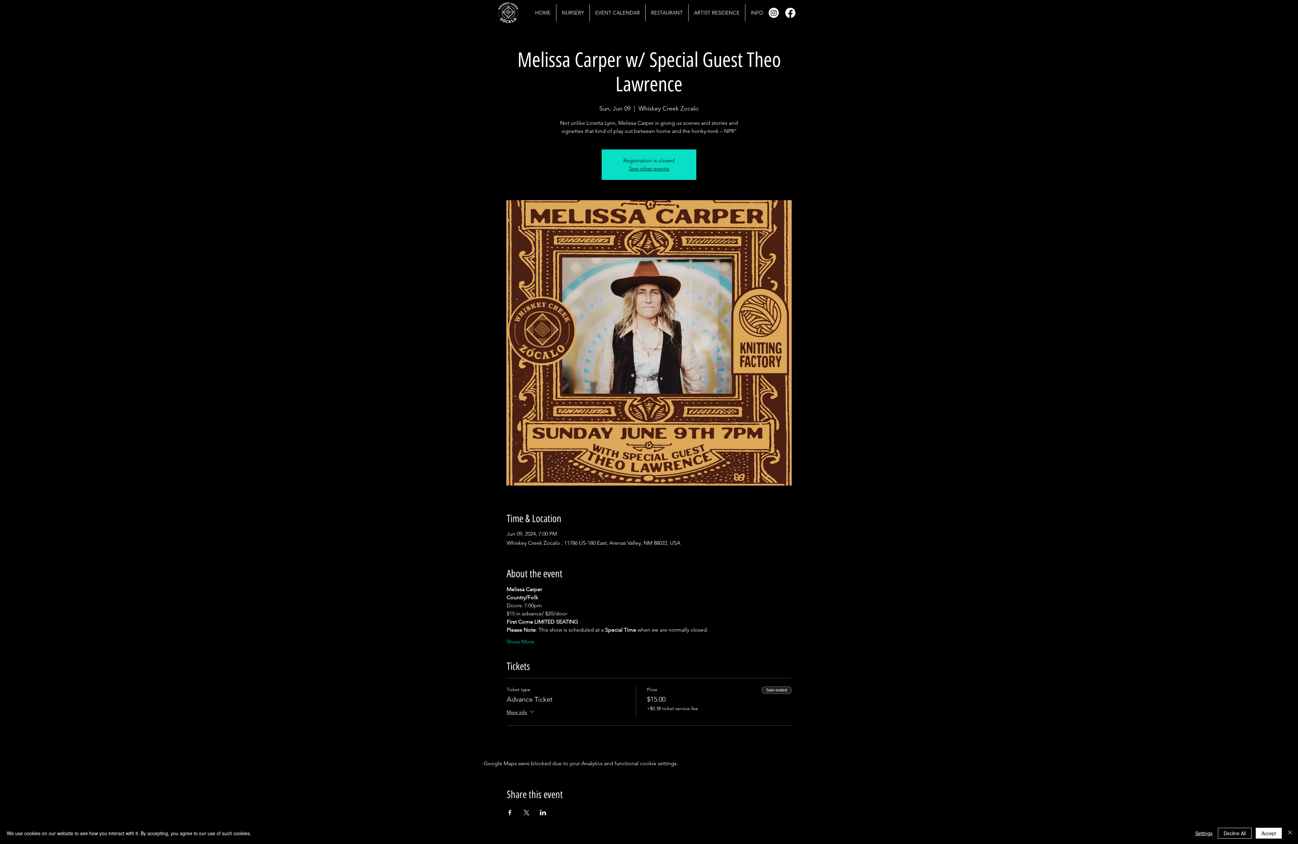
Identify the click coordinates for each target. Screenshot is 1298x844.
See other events (649, 168)
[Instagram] (774, 13)
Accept (1268, 833)
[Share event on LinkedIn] (543, 812)
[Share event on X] (526, 812)
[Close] (1290, 833)
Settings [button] (1203, 833)
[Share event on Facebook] (510, 812)
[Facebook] (790, 13)
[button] (757, 12)
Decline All (1235, 833)
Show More (520, 641)
